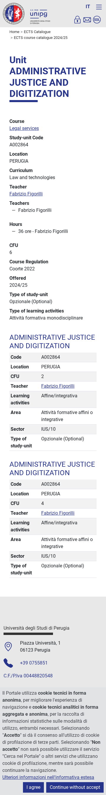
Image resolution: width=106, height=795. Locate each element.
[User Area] (77, 19)
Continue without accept (75, 787)
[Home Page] (26, 13)
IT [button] (88, 6)
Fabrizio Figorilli (26, 194)
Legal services (24, 128)
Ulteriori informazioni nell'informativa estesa (48, 777)
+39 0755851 (34, 663)
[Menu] (99, 7)
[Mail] (87, 19)
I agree (33, 787)
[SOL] (97, 19)
